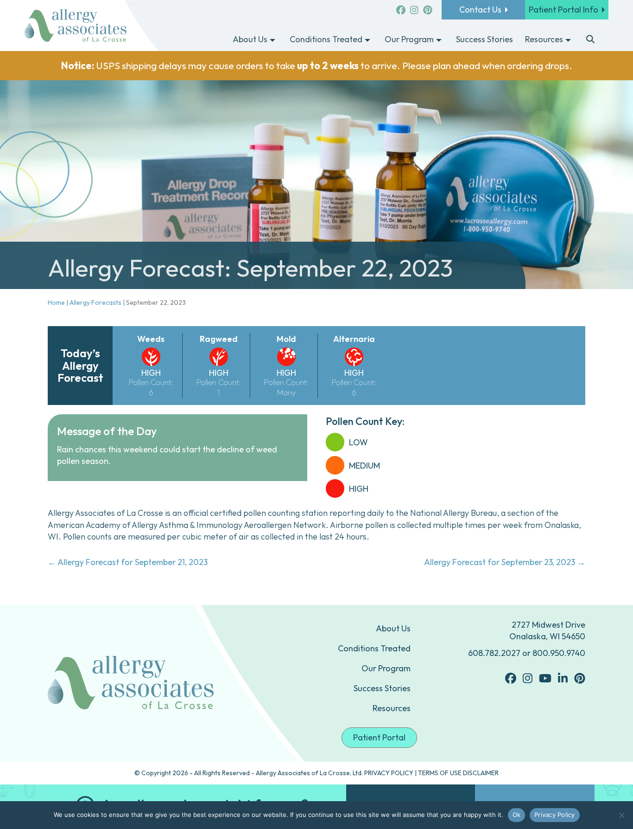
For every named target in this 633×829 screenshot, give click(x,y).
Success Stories (382, 688)
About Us (393, 628)
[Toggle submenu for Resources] (568, 40)
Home (56, 302)
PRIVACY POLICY (388, 773)
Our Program (386, 668)
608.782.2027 (494, 653)
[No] (621, 815)
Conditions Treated (374, 648)
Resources (392, 708)
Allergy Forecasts (95, 302)
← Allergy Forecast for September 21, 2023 (128, 562)
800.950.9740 (558, 653)
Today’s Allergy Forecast (80, 365)
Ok (517, 814)
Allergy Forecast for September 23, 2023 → (504, 562)
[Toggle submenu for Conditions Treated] (367, 40)
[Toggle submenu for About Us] (272, 40)
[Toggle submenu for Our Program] (439, 40)
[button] (591, 40)
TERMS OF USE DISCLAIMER (458, 773)
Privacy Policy (554, 814)
